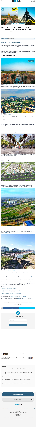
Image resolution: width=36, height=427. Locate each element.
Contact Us (10, 408)
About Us (6, 408)
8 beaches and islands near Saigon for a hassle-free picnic (11, 293)
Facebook (18, 298)
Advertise (2, 408)
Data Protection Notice (26, 408)
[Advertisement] (18, 340)
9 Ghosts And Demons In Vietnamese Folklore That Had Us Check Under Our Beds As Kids (19, 369)
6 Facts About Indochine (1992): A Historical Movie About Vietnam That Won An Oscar (18, 384)
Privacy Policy (33, 408)
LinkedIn (23, 298)
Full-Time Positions (19, 408)
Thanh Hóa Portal (8, 156)
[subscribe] (32, 399)
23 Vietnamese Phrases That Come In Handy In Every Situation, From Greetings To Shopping (18, 373)
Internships (14, 408)
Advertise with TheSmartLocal (18, 394)
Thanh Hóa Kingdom (8, 227)
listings (31, 276)
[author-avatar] (11, 32)
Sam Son (27, 272)
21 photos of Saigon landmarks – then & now (9, 288)
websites (26, 276)
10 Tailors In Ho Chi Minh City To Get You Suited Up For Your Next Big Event (17, 379)
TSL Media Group (21, 419)
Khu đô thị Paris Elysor (9, 84)
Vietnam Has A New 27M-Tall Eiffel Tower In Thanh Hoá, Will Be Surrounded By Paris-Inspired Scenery (18, 28)
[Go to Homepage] (16, 1)
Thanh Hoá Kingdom (11, 114)
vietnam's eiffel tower (18, 304)
